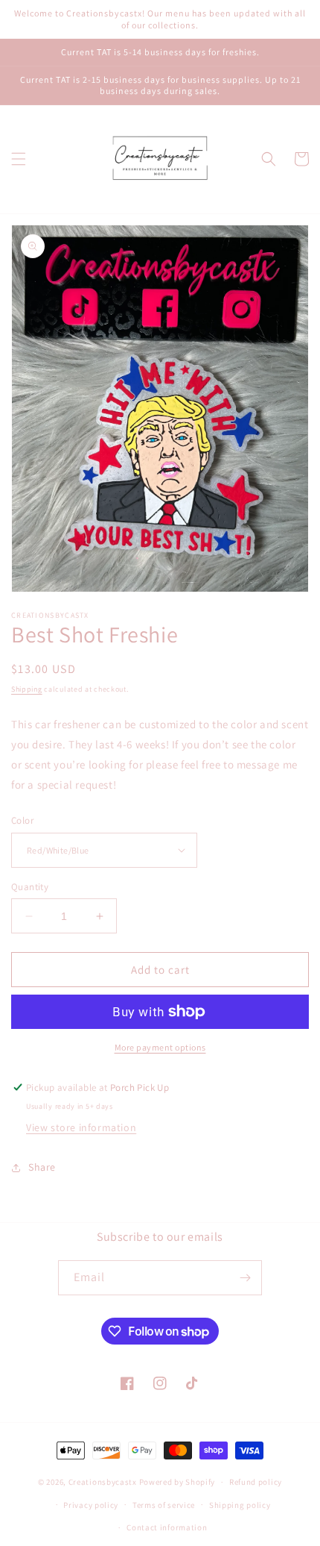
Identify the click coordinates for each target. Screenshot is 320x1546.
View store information (81, 1127)
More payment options (160, 1047)
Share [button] (42, 1167)
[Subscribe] (244, 1277)
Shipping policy (240, 1505)
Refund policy (255, 1482)
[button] (18, 159)
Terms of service (163, 1505)
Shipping (26, 689)
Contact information (167, 1527)
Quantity (29, 886)
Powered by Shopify (177, 1482)
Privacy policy (90, 1505)
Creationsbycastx (102, 1482)
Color (22, 820)
